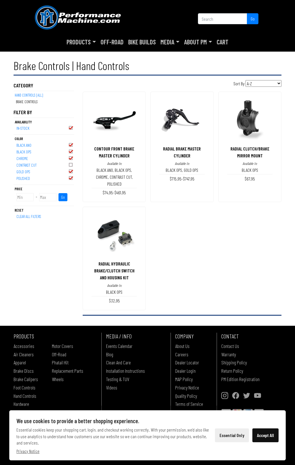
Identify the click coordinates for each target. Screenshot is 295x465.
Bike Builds (142, 42)
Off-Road (112, 42)
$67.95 (250, 178)
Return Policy (232, 371)
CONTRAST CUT (26, 165)
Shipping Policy (234, 362)
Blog (109, 354)
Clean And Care (118, 362)
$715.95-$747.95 (182, 178)
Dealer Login (185, 371)
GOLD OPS (23, 171)
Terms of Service (189, 404)
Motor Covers (62, 346)
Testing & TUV (117, 379)
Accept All (265, 435)
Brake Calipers (26, 379)
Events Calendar (119, 346)
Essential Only (232, 435)
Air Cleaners (24, 354)
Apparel (20, 362)
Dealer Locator (187, 362)
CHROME (22, 158)
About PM (195, 42)
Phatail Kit (60, 362)
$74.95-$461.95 (114, 192)
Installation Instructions (125, 371)
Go (253, 18)
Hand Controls (25, 396)
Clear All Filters (28, 216)
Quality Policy (186, 396)
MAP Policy (184, 379)
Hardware (21, 404)
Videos (111, 387)
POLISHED (23, 178)
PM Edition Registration (240, 379)
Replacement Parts (67, 371)
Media (167, 42)
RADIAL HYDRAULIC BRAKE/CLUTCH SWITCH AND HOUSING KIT (114, 270)
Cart (222, 42)
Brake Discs (24, 371)
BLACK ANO (23, 145)
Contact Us (230, 346)
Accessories (24, 346)
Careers (181, 354)
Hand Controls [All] (29, 95)
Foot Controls (24, 387)
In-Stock (22, 128)
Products (79, 42)
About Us (182, 346)
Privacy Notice (187, 387)
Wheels (58, 379)
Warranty (228, 354)
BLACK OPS (23, 151)
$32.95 (114, 300)
